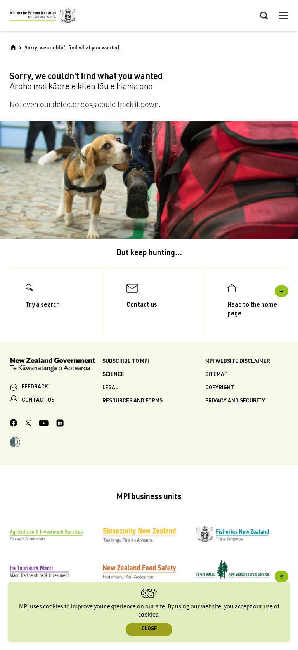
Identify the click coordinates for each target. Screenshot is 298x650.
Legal (110, 388)
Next (281, 291)
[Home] (13, 47)
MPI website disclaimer (237, 361)
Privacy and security (235, 401)
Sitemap (216, 374)
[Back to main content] (281, 576)
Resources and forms (132, 401)
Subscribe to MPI (125, 361)
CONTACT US (38, 400)
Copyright (219, 388)
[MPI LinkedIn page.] (60, 424)
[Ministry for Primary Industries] (43, 17)
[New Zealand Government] (56, 366)
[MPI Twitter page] (28, 424)
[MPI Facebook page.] (13, 424)
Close (149, 629)
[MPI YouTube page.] (44, 424)
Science (113, 374)
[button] (15, 443)
